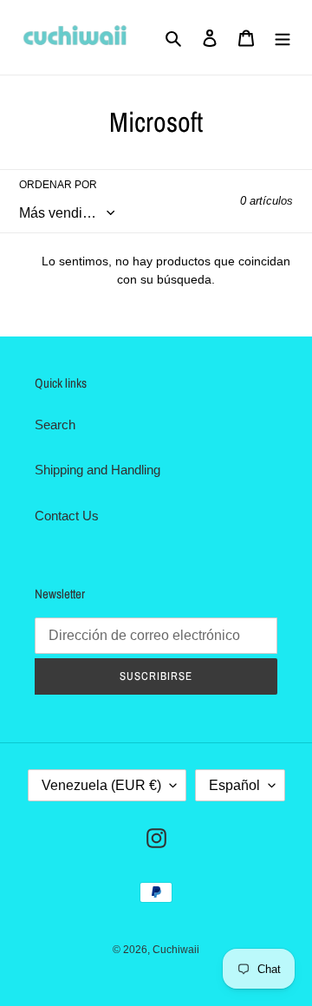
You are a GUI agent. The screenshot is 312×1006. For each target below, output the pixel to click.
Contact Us (67, 515)
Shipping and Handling (97, 469)
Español (234, 785)
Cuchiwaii (176, 950)
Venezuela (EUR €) (101, 785)
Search (55, 424)
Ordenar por (58, 185)
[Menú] (282, 37)
